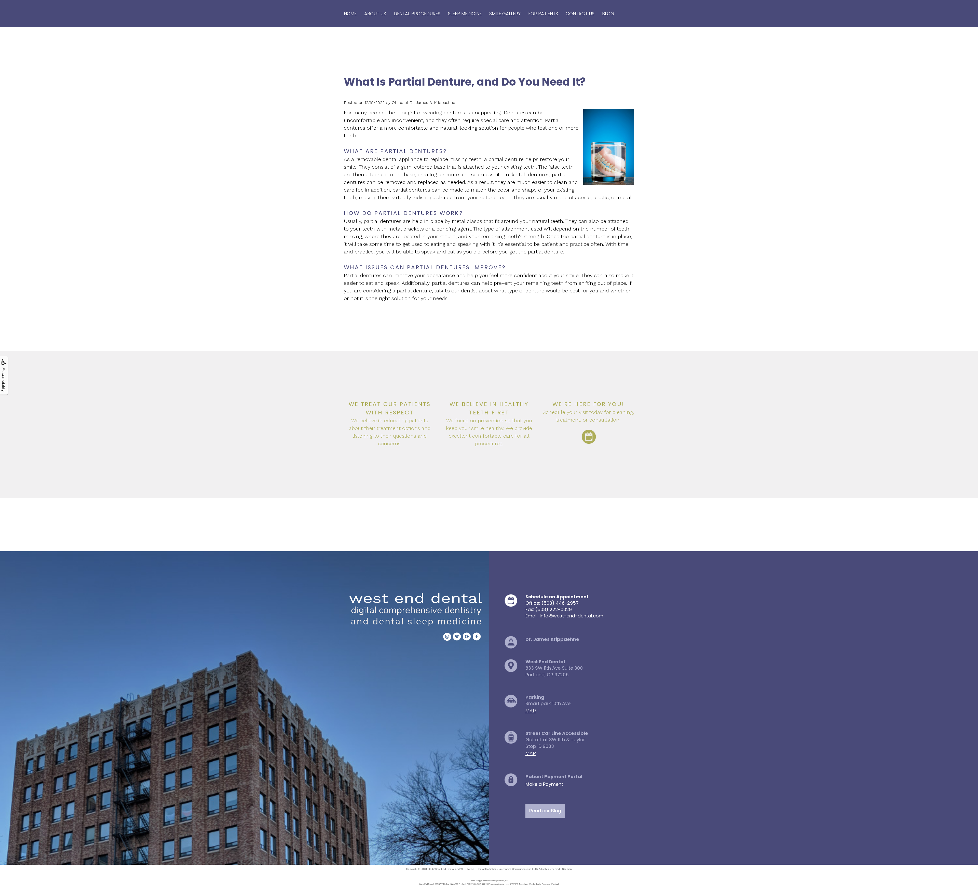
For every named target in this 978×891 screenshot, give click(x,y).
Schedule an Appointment (557, 596)
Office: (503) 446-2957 (552, 603)
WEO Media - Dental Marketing (478, 869)
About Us (375, 13)
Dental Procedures (417, 13)
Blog (608, 13)
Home (350, 13)
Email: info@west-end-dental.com (564, 616)
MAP (530, 711)
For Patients (543, 13)
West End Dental (444, 869)
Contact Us (580, 13)
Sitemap (567, 869)
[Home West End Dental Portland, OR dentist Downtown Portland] (414, 610)
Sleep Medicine (465, 13)
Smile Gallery (505, 13)
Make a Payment (544, 784)
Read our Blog (545, 810)
